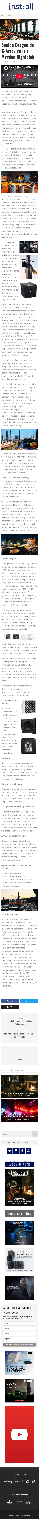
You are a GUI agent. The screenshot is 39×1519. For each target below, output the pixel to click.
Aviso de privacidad (25, 1515)
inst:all (4, 62)
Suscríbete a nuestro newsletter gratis (19, 1344)
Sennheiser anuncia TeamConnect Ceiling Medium (20, 1022)
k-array (11, 994)
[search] (35, 1134)
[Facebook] (22, 1151)
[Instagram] (16, 1151)
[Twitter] (9, 1151)
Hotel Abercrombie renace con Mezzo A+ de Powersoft (18, 1034)
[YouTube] (28, 1151)
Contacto (17, 1515)
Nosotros (11, 1515)
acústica (4, 994)
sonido (17, 994)
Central (10, 61)
